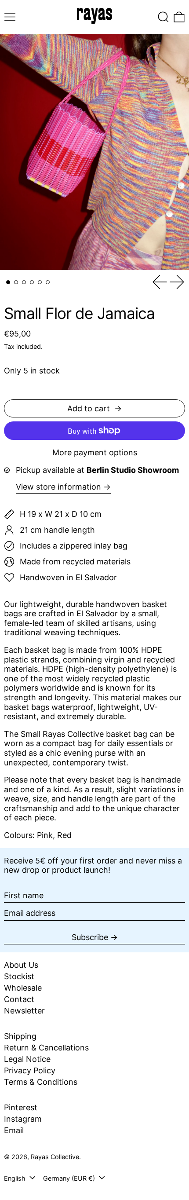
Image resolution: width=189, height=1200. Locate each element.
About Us (21, 965)
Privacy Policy (29, 1070)
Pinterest (20, 1107)
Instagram (23, 1118)
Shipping (20, 1036)
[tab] (8, 282)
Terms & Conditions (40, 1082)
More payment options (94, 452)
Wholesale (23, 987)
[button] (163, 17)
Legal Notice (27, 1059)
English (15, 1178)
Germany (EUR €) (70, 1178)
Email (14, 1130)
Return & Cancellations (46, 1047)
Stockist (19, 976)
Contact (19, 999)
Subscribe (90, 937)
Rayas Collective (55, 1156)
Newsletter (24, 1010)
